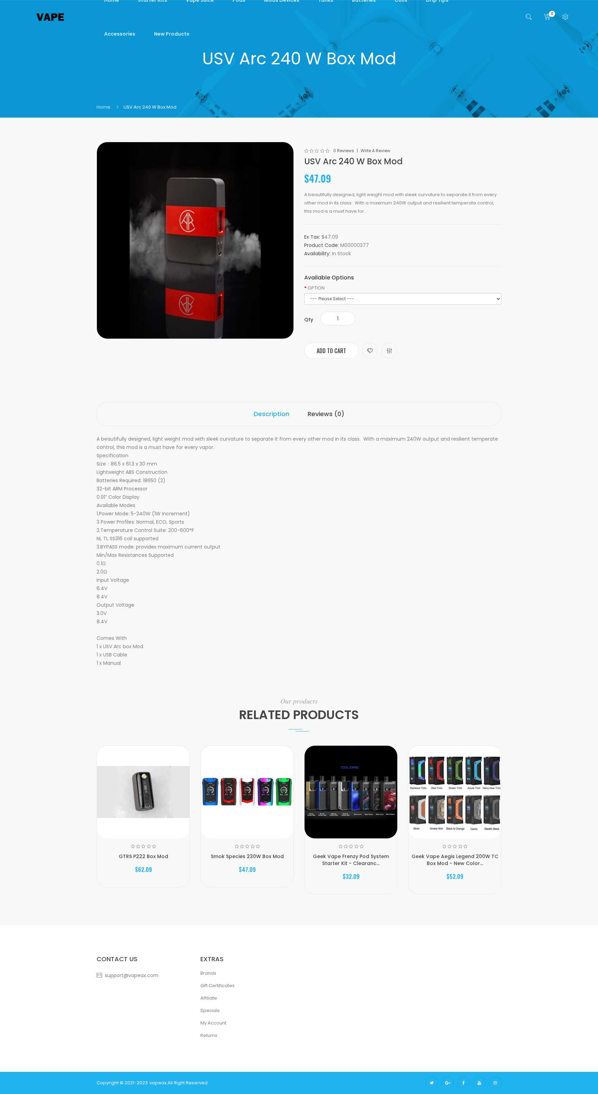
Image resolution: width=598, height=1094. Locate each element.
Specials (210, 1010)
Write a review (375, 151)
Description (271, 414)
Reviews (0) (326, 414)
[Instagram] (495, 1083)
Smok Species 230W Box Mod (247, 856)
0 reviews (343, 151)
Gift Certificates (217, 985)
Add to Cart (331, 351)
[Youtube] (479, 1083)
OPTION (316, 288)
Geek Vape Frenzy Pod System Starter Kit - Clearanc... (351, 860)
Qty (308, 319)
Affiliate (208, 998)
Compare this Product (389, 351)
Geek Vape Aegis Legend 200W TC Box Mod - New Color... (454, 860)
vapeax (158, 1082)
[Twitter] (431, 1083)
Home (103, 107)
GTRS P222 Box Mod (143, 856)
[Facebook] (463, 1083)
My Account (213, 1023)
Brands (208, 973)
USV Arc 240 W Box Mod (150, 107)
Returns (208, 1035)
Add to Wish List (370, 351)
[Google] (447, 1083)
